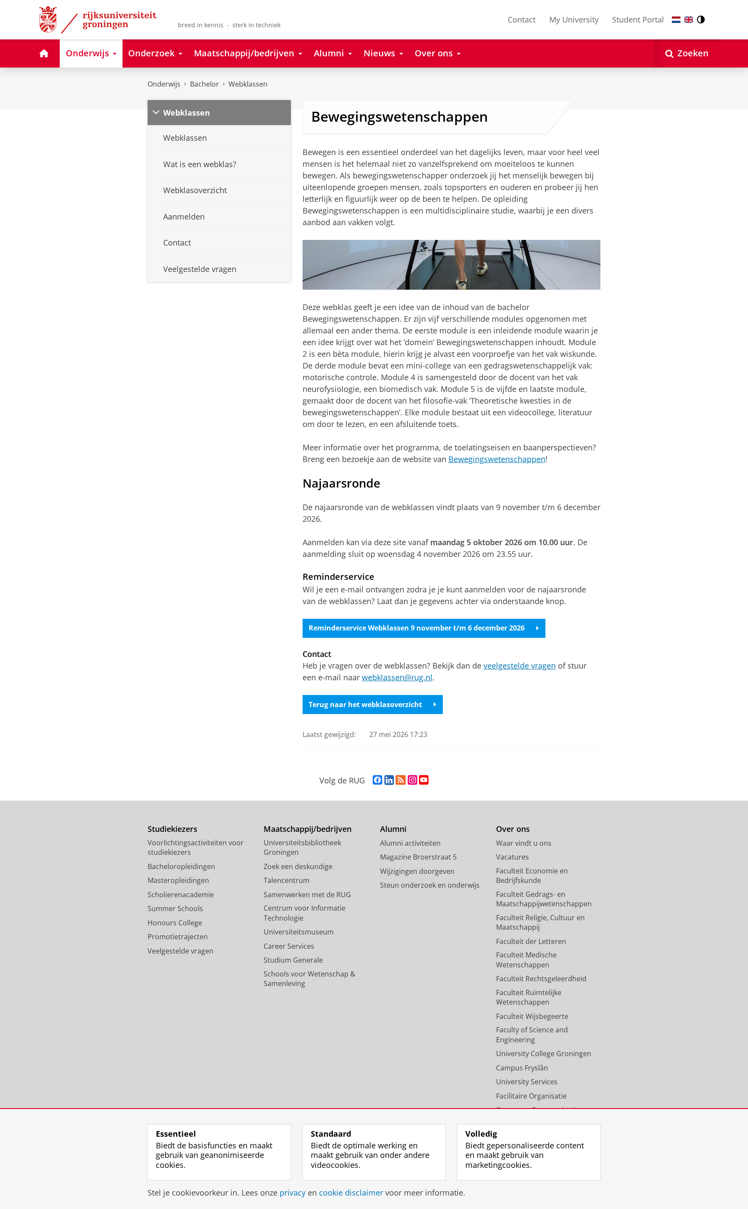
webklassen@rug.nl (397, 677)
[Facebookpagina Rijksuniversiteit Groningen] (377, 780)
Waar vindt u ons (523, 843)
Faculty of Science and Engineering (532, 1034)
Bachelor (204, 84)
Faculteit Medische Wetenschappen (526, 960)
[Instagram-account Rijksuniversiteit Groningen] (412, 780)
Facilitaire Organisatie (531, 1096)
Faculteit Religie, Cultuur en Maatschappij (540, 922)
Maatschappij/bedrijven (307, 829)
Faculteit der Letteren (531, 941)
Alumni (393, 829)
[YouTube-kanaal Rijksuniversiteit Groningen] (424, 780)
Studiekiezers (172, 829)
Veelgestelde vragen (180, 951)
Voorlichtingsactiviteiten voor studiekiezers (196, 847)
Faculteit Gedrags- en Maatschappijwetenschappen (544, 899)
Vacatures (512, 857)
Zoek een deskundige (298, 866)
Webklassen (248, 84)
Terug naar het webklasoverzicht (365, 704)
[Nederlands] (676, 19)
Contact (521, 19)
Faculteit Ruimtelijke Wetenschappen (528, 997)
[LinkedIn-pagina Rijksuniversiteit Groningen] (389, 780)
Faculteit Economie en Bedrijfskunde (532, 876)
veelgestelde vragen (520, 665)
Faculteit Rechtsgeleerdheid (541, 978)
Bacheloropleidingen (181, 866)
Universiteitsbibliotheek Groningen (302, 847)
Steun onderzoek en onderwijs (430, 885)
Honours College (175, 923)
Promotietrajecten (178, 936)
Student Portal (638, 19)
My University (574, 19)
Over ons (513, 829)
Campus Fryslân (522, 1068)
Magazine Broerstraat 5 (418, 857)
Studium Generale (293, 960)
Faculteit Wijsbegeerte (532, 1016)
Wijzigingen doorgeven (417, 871)
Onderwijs (164, 84)
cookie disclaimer (351, 1193)
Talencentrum (287, 880)
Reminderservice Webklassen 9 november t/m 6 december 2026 (417, 628)
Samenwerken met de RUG (307, 894)
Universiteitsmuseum (299, 932)
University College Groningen (543, 1053)
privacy (293, 1193)
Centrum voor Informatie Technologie (304, 913)
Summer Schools (175, 908)
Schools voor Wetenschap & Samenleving (309, 979)
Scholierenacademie (181, 894)
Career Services (289, 946)
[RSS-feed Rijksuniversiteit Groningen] (401, 780)
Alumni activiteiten (410, 843)
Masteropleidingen (178, 880)
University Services (527, 1081)
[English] (688, 19)
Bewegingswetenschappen (496, 459)
